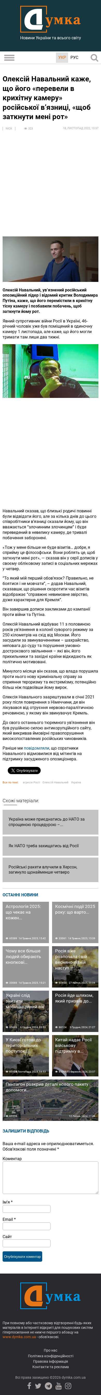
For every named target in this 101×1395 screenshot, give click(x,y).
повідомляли (36, 748)
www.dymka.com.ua (19, 1337)
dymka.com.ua (73, 1377)
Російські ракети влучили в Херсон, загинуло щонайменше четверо (43, 870)
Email (9, 1219)
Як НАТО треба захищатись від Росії (44, 845)
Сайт (7, 1236)
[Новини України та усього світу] (50, 30)
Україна (76, 782)
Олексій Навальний (55, 782)
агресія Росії (31, 782)
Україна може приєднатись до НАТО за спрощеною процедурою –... (47, 822)
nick (9, 128)
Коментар (12, 1158)
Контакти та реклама (50, 1367)
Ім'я (8, 1202)
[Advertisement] (50, 186)
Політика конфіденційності (50, 1356)
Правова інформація (50, 1361)
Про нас (50, 1350)
